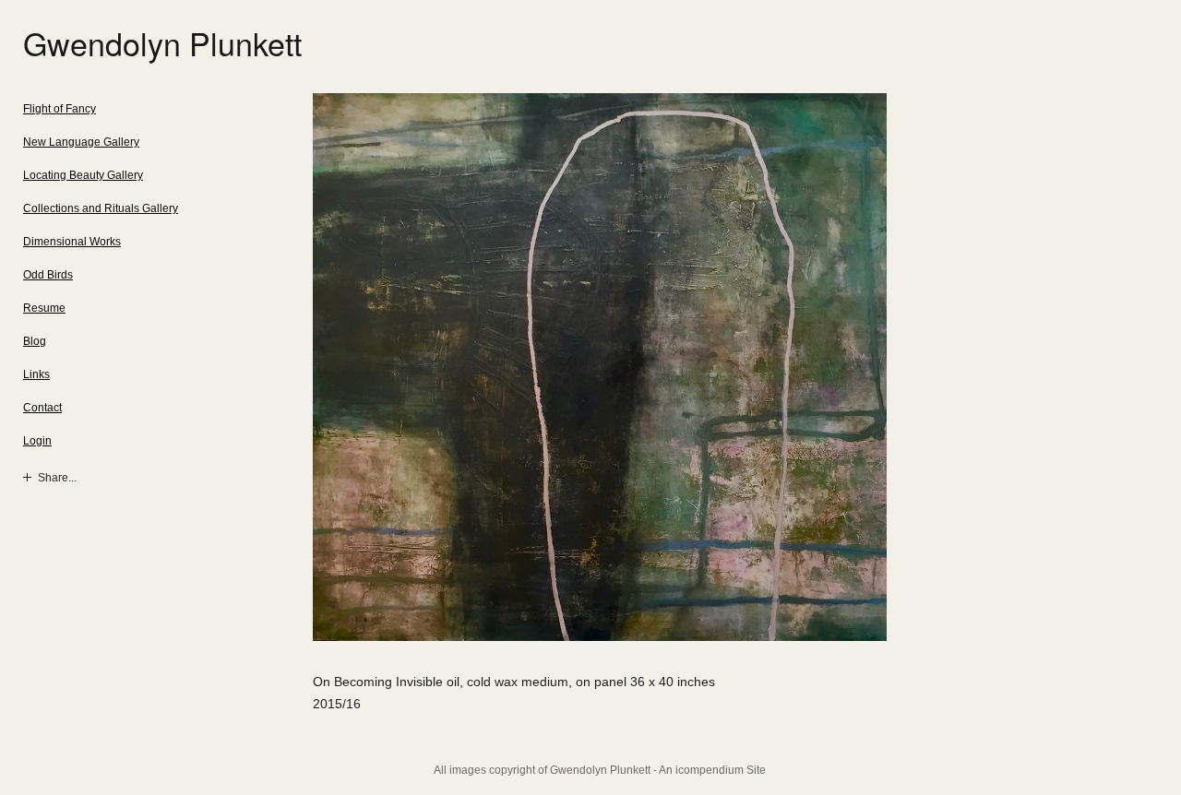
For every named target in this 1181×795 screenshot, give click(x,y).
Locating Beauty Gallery (83, 175)
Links (36, 374)
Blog (34, 341)
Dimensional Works (72, 241)
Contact (42, 407)
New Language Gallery (81, 142)
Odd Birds (48, 274)
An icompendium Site (712, 770)
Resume (44, 308)
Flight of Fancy (59, 108)
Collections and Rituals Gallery (100, 208)
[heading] (69, 43)
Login (37, 440)
